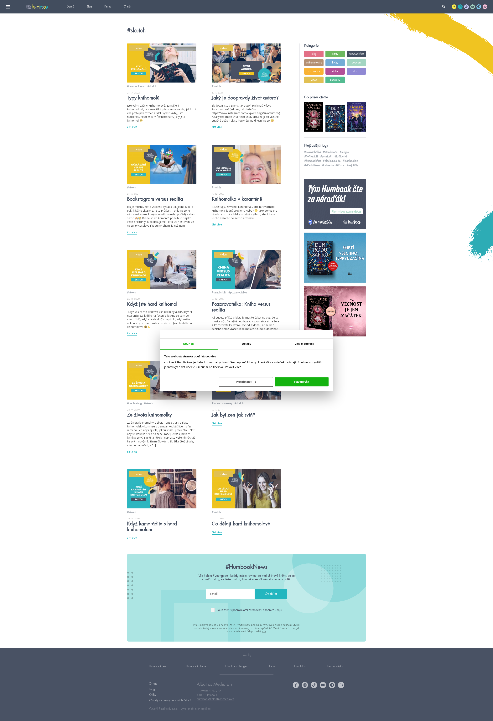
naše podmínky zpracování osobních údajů (268, 625)
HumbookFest (158, 666)
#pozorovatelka (237, 292)
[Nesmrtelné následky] (335, 311)
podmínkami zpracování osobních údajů (257, 610)
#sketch (152, 86)
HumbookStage (196, 666)
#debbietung (134, 403)
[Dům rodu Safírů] (335, 258)
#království (341, 156)
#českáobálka (312, 152)
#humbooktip (350, 160)
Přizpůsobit (244, 381)
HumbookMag (334, 666)
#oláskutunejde (331, 160)
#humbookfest (312, 160)
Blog (89, 6)
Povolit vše (301, 381)
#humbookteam (136, 86)
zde (264, 631)
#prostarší (326, 156)
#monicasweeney (222, 403)
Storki (271, 666)
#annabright (219, 292)
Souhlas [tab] (188, 343)
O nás (128, 6)
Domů (70, 6)
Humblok (300, 666)
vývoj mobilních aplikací (196, 708)
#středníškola (312, 165)
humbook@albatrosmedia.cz (215, 699)
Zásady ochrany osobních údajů (170, 700)
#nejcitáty (352, 165)
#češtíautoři (311, 156)
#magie (344, 152)
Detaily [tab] (246, 343)
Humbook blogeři (236, 666)
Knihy (107, 6)
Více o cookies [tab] (304, 343)
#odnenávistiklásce (333, 165)
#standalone (330, 152)
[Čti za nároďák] (335, 204)
